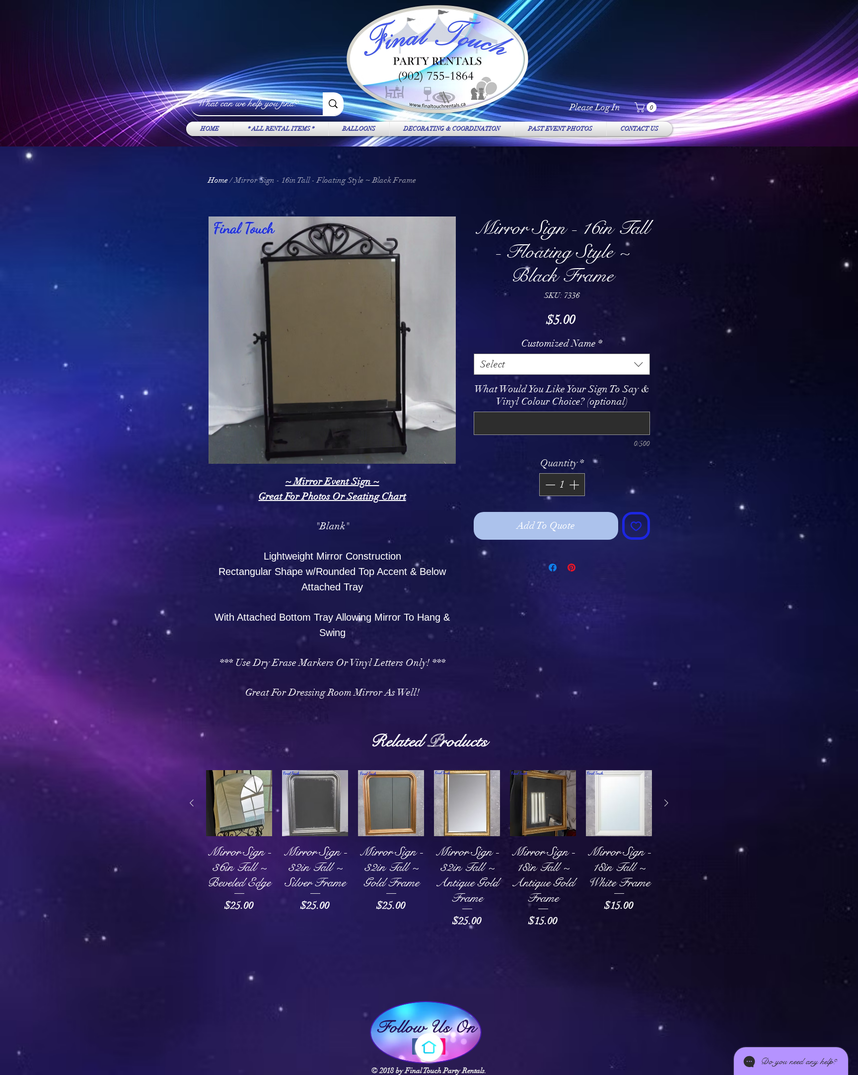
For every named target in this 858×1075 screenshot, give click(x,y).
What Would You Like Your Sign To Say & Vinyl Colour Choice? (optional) (561, 395)
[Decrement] (549, 485)
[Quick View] (239, 803)
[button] (647, 107)
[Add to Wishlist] (636, 526)
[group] (429, 880)
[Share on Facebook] (553, 567)
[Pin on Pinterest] (571, 567)
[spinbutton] (562, 485)
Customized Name (561, 343)
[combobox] (562, 364)
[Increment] (575, 485)
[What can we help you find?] (333, 103)
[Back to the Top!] (429, 1047)
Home (218, 180)
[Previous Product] (192, 803)
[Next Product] (666, 803)
